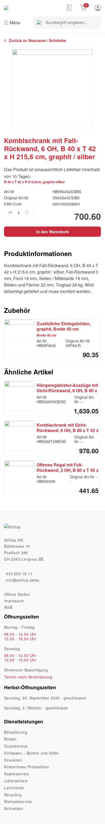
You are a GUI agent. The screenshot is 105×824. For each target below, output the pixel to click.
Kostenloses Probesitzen (26, 766)
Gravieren (13, 760)
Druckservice (16, 746)
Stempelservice (18, 801)
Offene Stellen (17, 594)
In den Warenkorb (52, 231)
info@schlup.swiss (22, 580)
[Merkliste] (69, 7)
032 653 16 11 (19, 573)
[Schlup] (35, 7)
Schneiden (13, 808)
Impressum (14, 600)
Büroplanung (15, 732)
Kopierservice (16, 773)
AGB (8, 607)
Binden (10, 739)
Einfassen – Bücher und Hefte (31, 753)
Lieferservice (15, 780)
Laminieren (14, 787)
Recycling (13, 794)
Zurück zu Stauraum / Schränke (37, 40)
